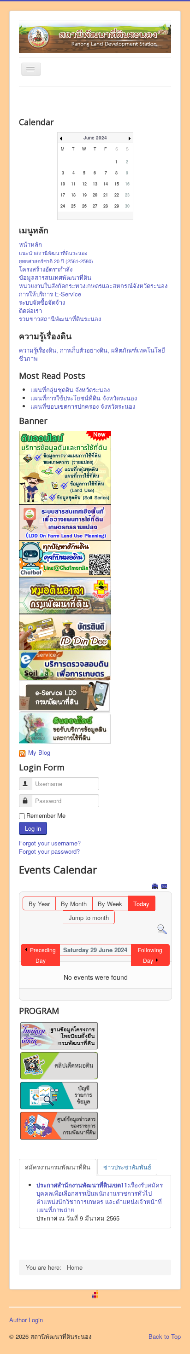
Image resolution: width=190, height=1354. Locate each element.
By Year (39, 903)
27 (95, 206)
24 (62, 206)
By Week (110, 903)
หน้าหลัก (30, 244)
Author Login (26, 1320)
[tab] (57, 1167)
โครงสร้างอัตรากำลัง (45, 269)
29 (116, 206)
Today (141, 903)
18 (73, 195)
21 (105, 195)
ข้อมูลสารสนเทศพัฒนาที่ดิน (55, 277)
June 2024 (95, 137)
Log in (33, 828)
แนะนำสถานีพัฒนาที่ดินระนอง (53, 252)
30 (127, 206)
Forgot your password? (49, 851)
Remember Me (45, 815)
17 (62, 195)
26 (84, 206)
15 (116, 184)
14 (105, 184)
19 (84, 195)
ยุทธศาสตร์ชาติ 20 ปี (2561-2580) (56, 261)
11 (73, 184)
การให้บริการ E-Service (50, 294)
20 (95, 195)
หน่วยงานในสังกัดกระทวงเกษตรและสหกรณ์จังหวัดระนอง (93, 286)
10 (62, 184)
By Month (74, 903)
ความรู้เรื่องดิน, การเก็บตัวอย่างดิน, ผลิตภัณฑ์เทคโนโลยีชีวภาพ (92, 354)
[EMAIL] (165, 887)
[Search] (162, 928)
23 (127, 195)
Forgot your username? (50, 843)
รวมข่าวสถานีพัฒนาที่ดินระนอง (60, 319)
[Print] (156, 887)
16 (127, 184)
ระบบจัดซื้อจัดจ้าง (42, 302)
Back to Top (164, 1336)
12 (84, 184)
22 (116, 195)
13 (95, 184)
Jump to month (89, 917)
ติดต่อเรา (30, 311)
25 (73, 206)
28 (105, 206)
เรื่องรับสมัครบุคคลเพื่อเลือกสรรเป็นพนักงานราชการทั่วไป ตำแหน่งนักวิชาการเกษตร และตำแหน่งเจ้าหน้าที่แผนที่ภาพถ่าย (99, 1197)
